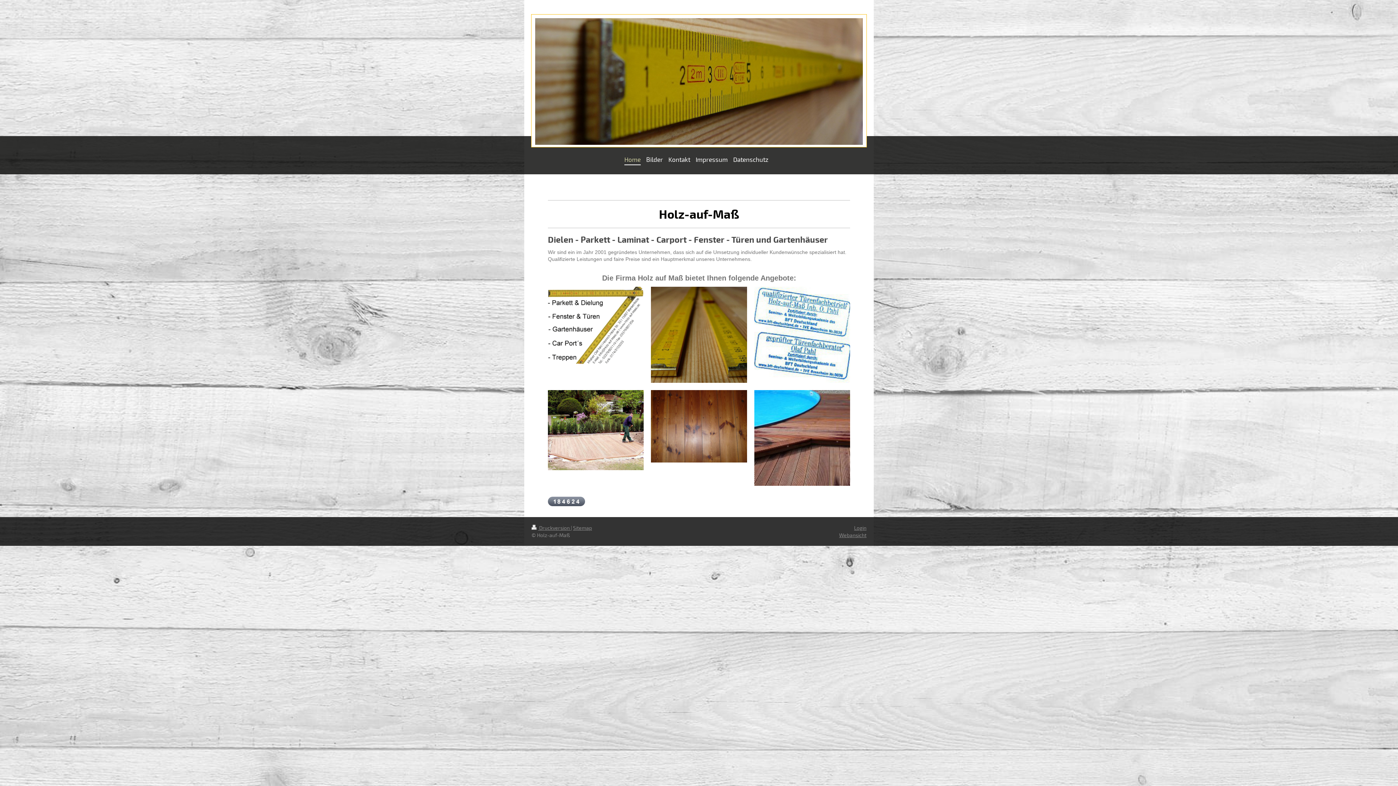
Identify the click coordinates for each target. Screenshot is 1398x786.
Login (860, 528)
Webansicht (852, 535)
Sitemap (582, 528)
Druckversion (554, 528)
